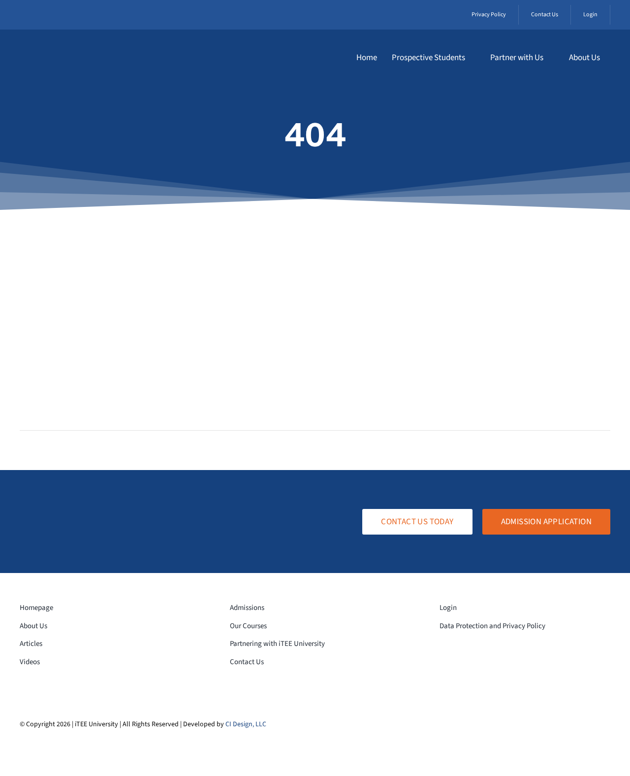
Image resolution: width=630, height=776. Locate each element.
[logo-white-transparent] (76, 46)
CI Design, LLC (245, 724)
